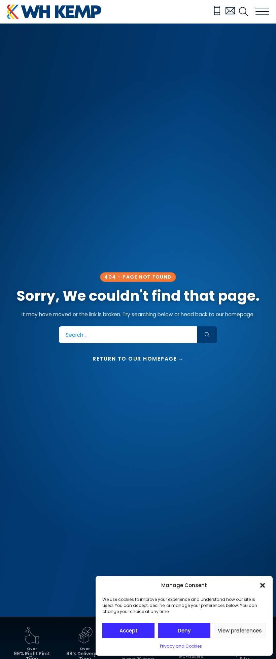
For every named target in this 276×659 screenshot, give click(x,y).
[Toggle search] (243, 11)
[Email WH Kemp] (230, 12)
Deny (184, 630)
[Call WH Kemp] (217, 12)
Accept (128, 630)
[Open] (262, 12)
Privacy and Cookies (181, 646)
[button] (262, 585)
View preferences (240, 630)
